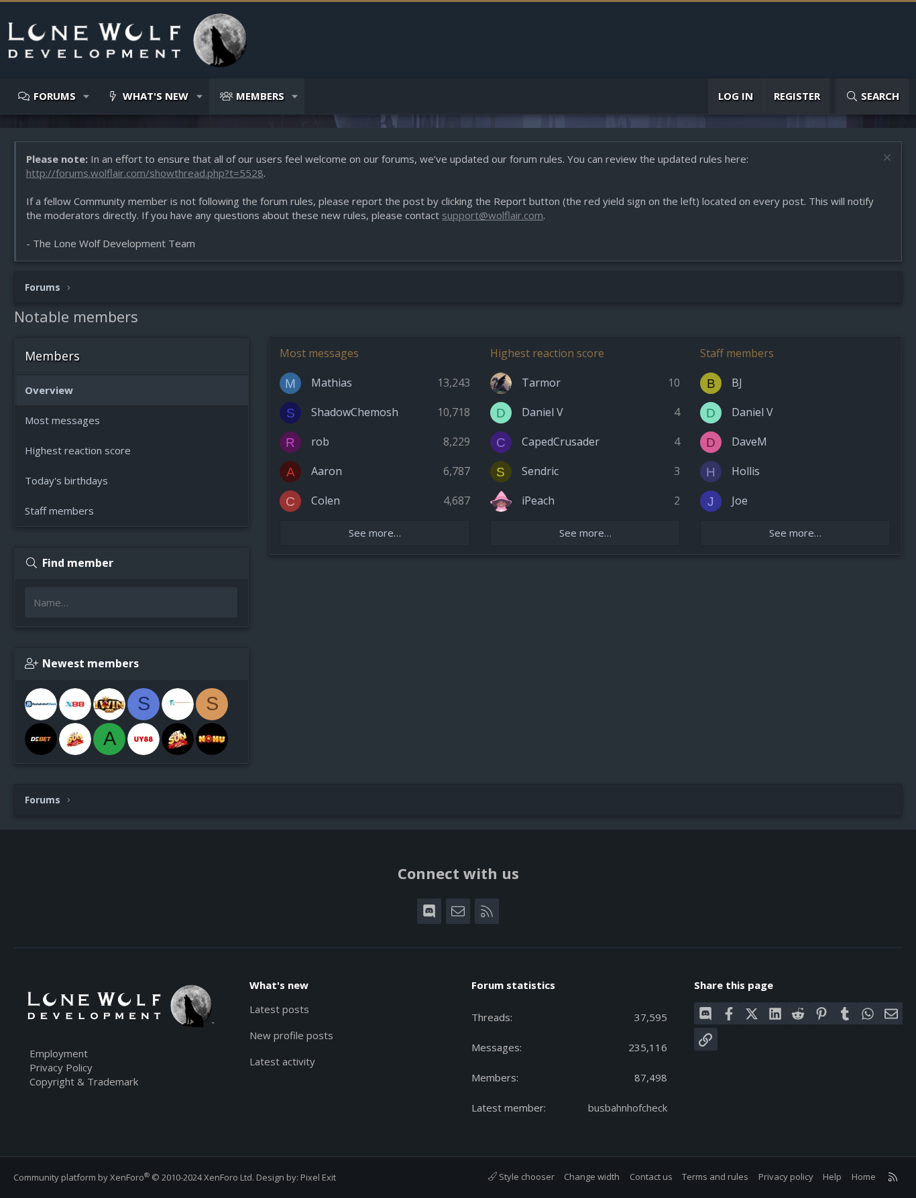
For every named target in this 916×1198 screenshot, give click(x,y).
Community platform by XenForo (133, 1177)
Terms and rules (715, 1177)
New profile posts (291, 1035)
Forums (55, 96)
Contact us (651, 1177)
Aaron (326, 471)
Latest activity (282, 1061)
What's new (155, 96)
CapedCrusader (560, 441)
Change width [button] (592, 1177)
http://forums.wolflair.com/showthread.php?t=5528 (145, 173)
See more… (375, 532)
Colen (325, 500)
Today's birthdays (66, 480)
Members (260, 96)
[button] (87, 96)
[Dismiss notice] (885, 159)
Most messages (62, 420)
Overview (49, 390)
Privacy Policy (61, 1067)
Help (832, 1177)
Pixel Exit (318, 1177)
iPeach (538, 500)
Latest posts (279, 1009)
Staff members (59, 510)
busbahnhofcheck (627, 1107)
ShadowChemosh (354, 412)
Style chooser (526, 1177)
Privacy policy (785, 1177)
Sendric (540, 471)
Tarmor (541, 382)
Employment (59, 1053)
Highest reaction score (78, 450)
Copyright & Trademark (84, 1081)
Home (864, 1177)
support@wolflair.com (492, 215)
